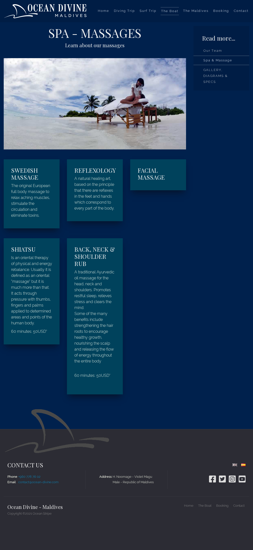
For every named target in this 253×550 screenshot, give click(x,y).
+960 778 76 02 (29, 476)
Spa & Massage (217, 60)
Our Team (212, 50)
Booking (222, 505)
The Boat (204, 505)
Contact (239, 505)
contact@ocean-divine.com (38, 482)
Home (188, 505)
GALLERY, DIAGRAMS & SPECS (215, 76)
